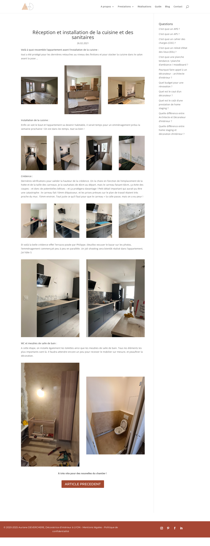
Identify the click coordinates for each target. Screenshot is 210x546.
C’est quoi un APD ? (169, 28)
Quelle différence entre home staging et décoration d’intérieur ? (171, 130)
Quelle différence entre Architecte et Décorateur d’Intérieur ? (172, 117)
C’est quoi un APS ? (169, 34)
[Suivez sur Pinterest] (168, 528)
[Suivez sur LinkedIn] (181, 528)
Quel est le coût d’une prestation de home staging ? (171, 104)
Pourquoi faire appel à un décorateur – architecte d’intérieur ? (173, 73)
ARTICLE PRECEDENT (83, 484)
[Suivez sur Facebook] (174, 528)
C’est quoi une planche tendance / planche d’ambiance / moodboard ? (173, 60)
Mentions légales (92, 527)
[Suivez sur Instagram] (161, 528)
